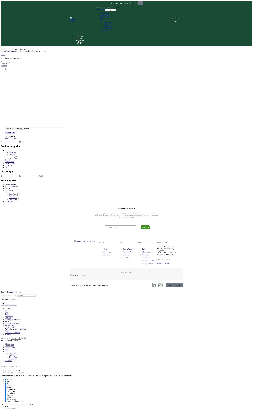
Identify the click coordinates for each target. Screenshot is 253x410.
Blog (6, 312)
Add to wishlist (10, 128)
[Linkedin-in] (154, 285)
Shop (13, 51)
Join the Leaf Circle (12, 323)
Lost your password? (9, 305)
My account (9, 325)
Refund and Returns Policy (15, 329)
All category (104, 13)
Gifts (101, 19)
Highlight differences (15, 372)
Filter (40, 176)
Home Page (5, 51)
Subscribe (145, 227)
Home (7, 308)
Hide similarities (13, 370)
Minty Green (10, 133)
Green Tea (107, 26)
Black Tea (107, 23)
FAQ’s (7, 321)
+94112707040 (163, 263)
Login (3, 303)
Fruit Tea (107, 25)
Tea (101, 21)
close (14, 408)
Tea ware (103, 30)
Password (5, 299)
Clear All (4, 66)
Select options (10, 138)
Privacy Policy (10, 327)
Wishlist (8, 335)
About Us (8, 310)
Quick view (25, 128)
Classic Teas (104, 15)
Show (3, 64)
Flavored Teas (105, 17)
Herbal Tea (108, 28)
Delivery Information (13, 320)
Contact (8, 318)
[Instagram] (160, 285)
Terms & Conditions (12, 333)
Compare (18, 128)
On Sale (8, 160)
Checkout (9, 316)
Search (22, 142)
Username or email (9, 295)
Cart (6, 314)
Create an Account (14, 292)
